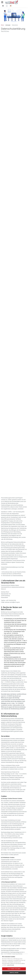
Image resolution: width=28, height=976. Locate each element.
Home (2, 25)
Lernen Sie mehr (10, 965)
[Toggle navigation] (2, 2)
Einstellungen (14, 972)
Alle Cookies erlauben (14, 968)
